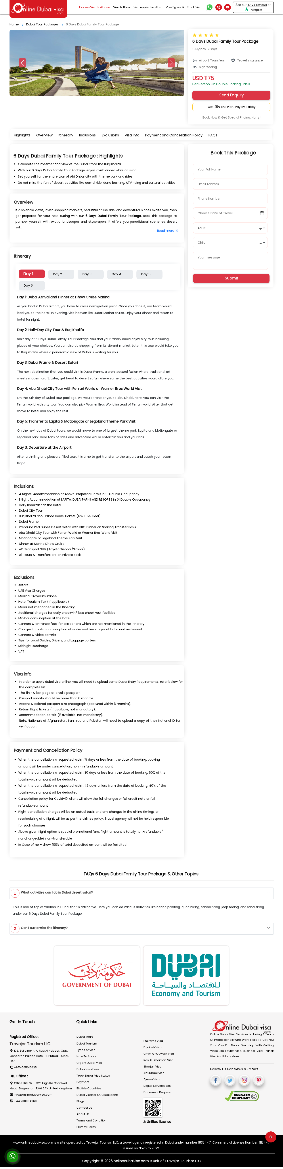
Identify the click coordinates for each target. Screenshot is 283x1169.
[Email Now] (227, 7)
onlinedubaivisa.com (132, 1160)
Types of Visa (86, 1050)
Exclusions (110, 135)
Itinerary (65, 135)
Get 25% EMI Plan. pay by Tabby (232, 107)
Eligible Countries (88, 1088)
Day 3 (87, 274)
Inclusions (87, 135)
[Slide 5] (85, 89)
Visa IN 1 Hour (122, 7)
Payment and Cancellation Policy (174, 135)
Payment (82, 1082)
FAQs (212, 135)
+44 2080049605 (25, 1101)
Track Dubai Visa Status (93, 1075)
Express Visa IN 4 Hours (95, 7)
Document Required (157, 1092)
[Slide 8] (108, 89)
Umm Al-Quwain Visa (158, 1054)
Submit (231, 278)
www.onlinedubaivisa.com (33, 1142)
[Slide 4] (77, 89)
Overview (44, 135)
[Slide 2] (61, 89)
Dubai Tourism (86, 1043)
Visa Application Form (148, 7)
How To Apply (86, 1056)
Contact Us (84, 1108)
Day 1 (28, 273)
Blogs (80, 1101)
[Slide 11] (132, 89)
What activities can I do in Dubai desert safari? (53, 892)
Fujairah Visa (152, 1047)
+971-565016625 (25, 1067)
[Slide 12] (140, 89)
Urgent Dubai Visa (89, 1063)
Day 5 (146, 274)
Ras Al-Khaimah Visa (158, 1060)
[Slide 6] (93, 89)
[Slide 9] (116, 89)
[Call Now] (218, 7)
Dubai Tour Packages (42, 24)
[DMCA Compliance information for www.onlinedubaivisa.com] (242, 1096)
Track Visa (194, 7)
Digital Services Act (157, 1086)
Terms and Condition (91, 1120)
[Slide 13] (148, 89)
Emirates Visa (153, 1041)
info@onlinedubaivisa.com (32, 1094)
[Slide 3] (69, 89)
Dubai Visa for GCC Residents (97, 1095)
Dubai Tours (85, 1037)
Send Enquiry (231, 95)
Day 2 (57, 274)
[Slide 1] (53, 89)
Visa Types (173, 7)
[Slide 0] (45, 89)
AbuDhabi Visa (153, 1073)
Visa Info (132, 135)
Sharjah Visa (152, 1066)
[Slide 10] (124, 89)
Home (14, 24)
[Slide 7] (101, 89)
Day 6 (28, 285)
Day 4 (116, 274)
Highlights (22, 135)
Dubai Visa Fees (87, 1069)
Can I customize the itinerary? (41, 928)
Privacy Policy (86, 1127)
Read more (166, 230)
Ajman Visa (151, 1079)
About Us (82, 1114)
